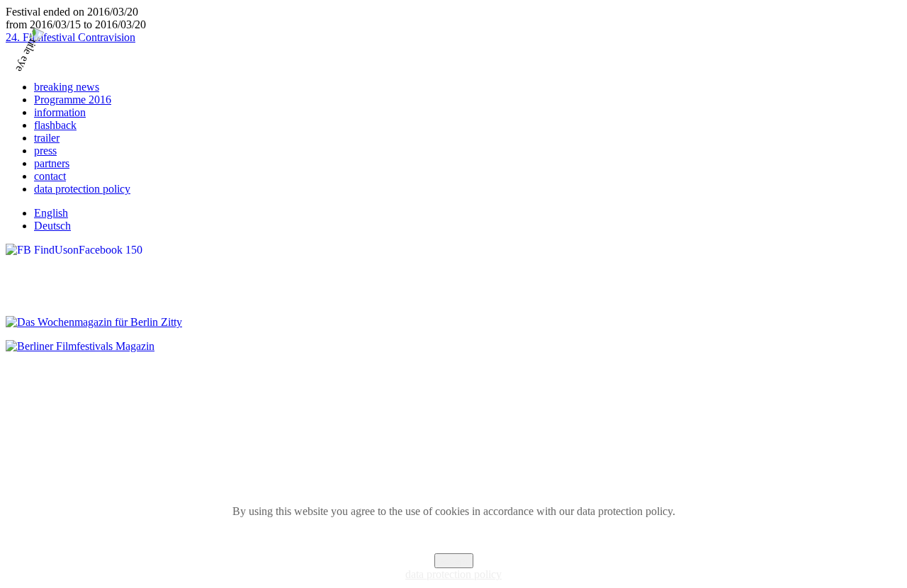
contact (50, 176)
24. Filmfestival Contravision (70, 37)
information (60, 112)
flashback (55, 125)
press (45, 151)
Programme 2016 (72, 100)
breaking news (66, 87)
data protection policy (82, 189)
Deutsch (52, 226)
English (51, 213)
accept (454, 560)
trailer (47, 138)
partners (51, 163)
